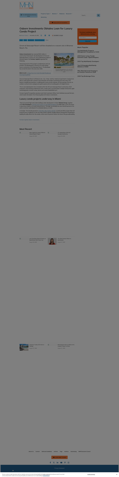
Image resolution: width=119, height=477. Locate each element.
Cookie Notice (46, 475)
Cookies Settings (91, 474)
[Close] (116, 474)
